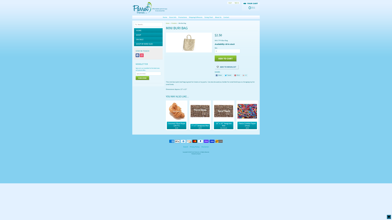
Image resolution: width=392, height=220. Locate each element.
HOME (138, 30)
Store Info (172, 17)
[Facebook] (137, 55)
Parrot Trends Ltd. (195, 152)
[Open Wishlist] (389, 217)
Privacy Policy (194, 147)
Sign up (237, 2)
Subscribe (142, 78)
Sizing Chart (208, 17)
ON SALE (140, 39)
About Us (218, 17)
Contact (226, 17)
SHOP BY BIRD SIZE (144, 44)
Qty (216, 48)
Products (174, 23)
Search (185, 147)
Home (165, 17)
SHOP (138, 35)
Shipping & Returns (195, 17)
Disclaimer (205, 147)
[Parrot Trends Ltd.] (150, 8)
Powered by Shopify (196, 154)
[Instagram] (142, 55)
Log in (230, 2)
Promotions (182, 17)
